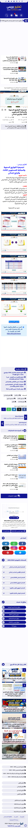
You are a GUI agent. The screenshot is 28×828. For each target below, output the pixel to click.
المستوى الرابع (10, 398)
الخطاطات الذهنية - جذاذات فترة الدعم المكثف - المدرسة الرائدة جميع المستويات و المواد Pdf (14, 693)
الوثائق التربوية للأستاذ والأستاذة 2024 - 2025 (13, 773)
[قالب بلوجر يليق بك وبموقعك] (21, 823)
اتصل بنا (16, 816)
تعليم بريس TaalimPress (14, 826)
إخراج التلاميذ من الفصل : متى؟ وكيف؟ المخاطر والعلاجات (15, 378)
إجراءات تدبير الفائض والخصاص (15, 381)
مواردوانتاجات (21, 401)
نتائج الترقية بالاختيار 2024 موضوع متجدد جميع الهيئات (14, 373)
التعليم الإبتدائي (7, 395)
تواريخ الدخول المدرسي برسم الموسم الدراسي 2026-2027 (14, 725)
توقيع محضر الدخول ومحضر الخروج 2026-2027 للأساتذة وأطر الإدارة (10, 69)
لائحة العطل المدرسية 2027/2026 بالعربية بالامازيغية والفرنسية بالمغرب (10, 58)
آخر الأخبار (17, 87)
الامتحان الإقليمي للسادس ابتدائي (17, 572)
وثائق (13, 401)
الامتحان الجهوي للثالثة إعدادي (17, 582)
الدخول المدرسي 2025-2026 (18, 531)
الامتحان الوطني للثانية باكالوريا (17, 593)
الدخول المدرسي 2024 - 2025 (17, 766)
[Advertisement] (14, 39)
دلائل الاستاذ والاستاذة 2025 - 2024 (16, 776)
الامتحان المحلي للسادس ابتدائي (17, 567)
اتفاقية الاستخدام (8, 816)
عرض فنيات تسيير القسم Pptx (15, 389)
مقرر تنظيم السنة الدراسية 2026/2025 (14, 520)
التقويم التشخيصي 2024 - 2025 (16, 770)
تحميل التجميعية (14, 322)
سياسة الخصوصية (14, 819)
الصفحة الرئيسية (24, 87)
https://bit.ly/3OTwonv (14, 333)
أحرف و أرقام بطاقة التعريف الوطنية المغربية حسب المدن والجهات (14, 756)
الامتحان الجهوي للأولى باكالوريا (17, 588)
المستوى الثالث (21, 398)
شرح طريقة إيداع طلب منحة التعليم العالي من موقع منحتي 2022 (10, 485)
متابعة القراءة (7, 531)
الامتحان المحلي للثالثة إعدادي (18, 577)
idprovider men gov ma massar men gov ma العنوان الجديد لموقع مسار (14, 740)
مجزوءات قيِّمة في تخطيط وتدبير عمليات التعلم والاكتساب (14, 385)
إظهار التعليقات (12, 496)
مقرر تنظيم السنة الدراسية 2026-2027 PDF (11, 79)
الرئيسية (22, 816)
